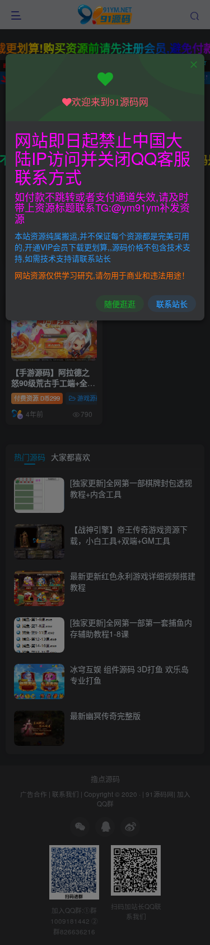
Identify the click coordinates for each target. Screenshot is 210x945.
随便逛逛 (120, 303)
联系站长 (172, 303)
